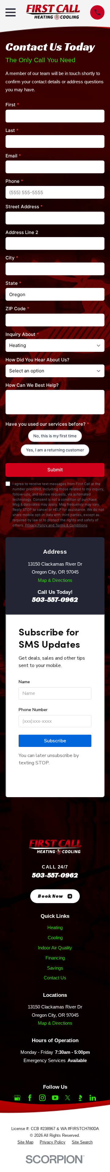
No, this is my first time (55, 435)
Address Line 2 (22, 232)
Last (12, 130)
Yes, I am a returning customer (55, 449)
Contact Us (55, 977)
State (13, 283)
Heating (55, 927)
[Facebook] (30, 1098)
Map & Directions (55, 580)
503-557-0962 (55, 599)
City (12, 258)
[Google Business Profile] (17, 1098)
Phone (14, 181)
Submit (55, 470)
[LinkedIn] (93, 1098)
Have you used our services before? (47, 424)
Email (13, 156)
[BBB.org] (80, 1098)
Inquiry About (22, 334)
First (12, 104)
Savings (55, 967)
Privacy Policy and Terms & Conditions (56, 525)
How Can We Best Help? (32, 385)
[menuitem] (25, 1142)
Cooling (55, 937)
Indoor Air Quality (55, 947)
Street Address (24, 206)
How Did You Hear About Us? (37, 360)
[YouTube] (55, 1098)
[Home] (53, 12)
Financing (55, 957)
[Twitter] (67, 1098)
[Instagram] (42, 1098)
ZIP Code (17, 308)
